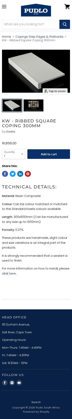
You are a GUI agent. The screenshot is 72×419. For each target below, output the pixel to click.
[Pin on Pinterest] (28, 174)
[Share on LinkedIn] (20, 174)
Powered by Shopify (36, 412)
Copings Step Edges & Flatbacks (39, 36)
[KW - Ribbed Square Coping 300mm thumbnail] (12, 105)
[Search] (64, 24)
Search (36, 402)
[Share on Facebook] (5, 174)
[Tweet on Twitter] (13, 174)
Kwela (10, 131)
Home (6, 36)
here (12, 273)
